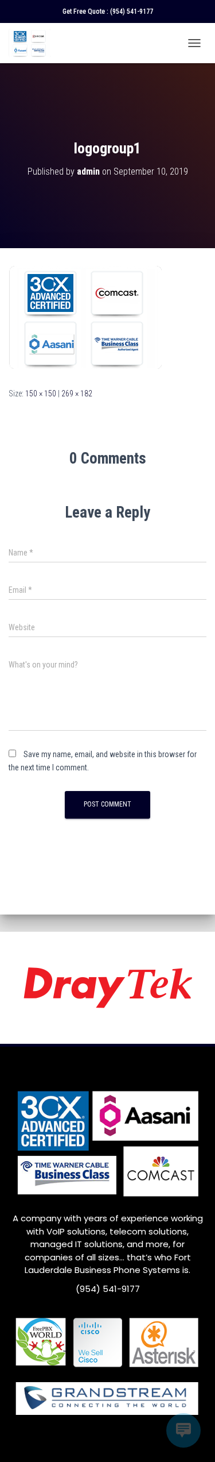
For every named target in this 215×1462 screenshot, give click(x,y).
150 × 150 (40, 393)
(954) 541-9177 (131, 11)
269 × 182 (76, 393)
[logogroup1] (86, 317)
